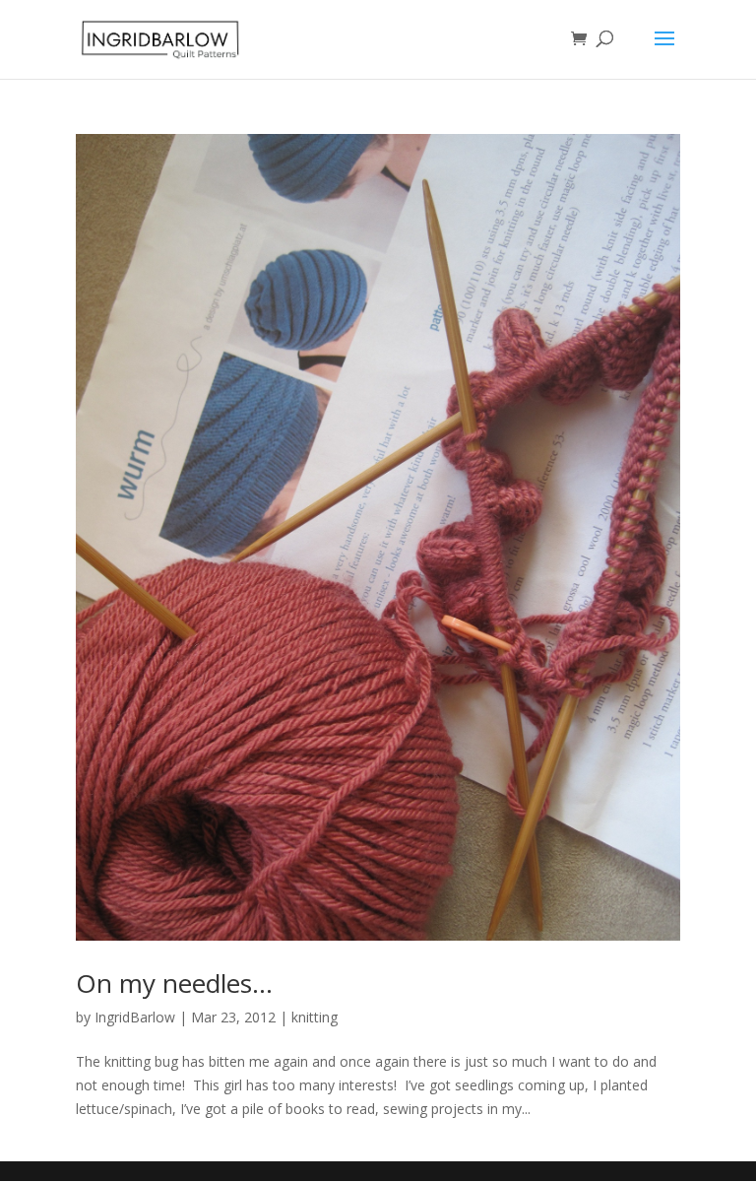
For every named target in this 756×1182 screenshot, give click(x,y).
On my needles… (174, 983)
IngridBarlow (134, 1017)
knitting (314, 1017)
